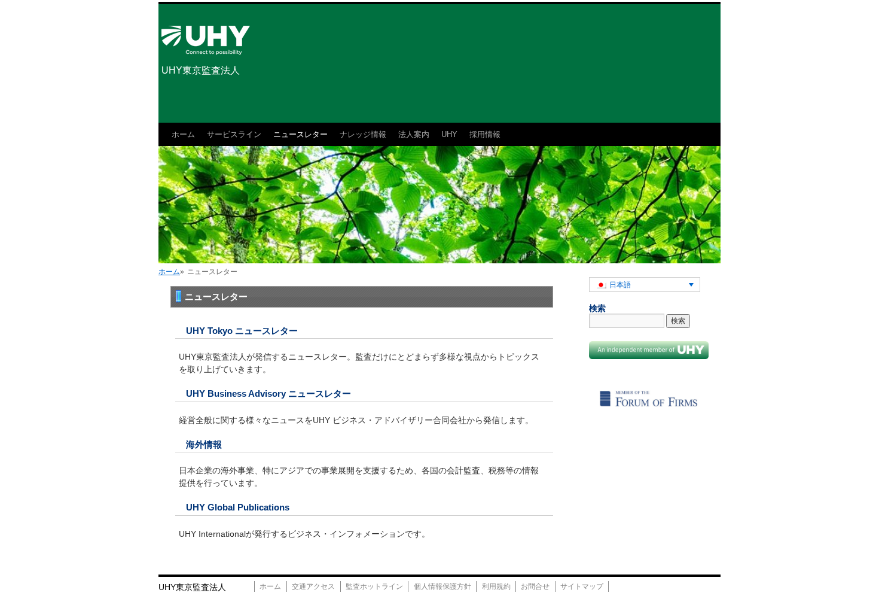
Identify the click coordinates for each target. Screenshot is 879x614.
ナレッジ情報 (363, 134)
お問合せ (535, 586)
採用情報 (484, 134)
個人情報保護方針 (442, 586)
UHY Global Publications (237, 507)
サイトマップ (581, 586)
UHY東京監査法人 (200, 70)
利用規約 (496, 586)
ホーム (183, 134)
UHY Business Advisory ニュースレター (268, 393)
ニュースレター (300, 134)
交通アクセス (313, 586)
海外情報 (204, 444)
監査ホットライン (374, 586)
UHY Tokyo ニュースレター (242, 331)
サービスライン (234, 134)
